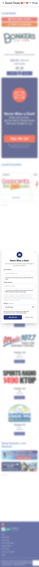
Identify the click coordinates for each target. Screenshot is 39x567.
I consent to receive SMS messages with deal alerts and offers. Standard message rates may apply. (19, 291)
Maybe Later (29, 317)
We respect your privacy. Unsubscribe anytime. (15, 313)
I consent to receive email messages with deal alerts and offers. (19, 278)
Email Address (8, 269)
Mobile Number (8, 282)
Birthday (9, 303)
